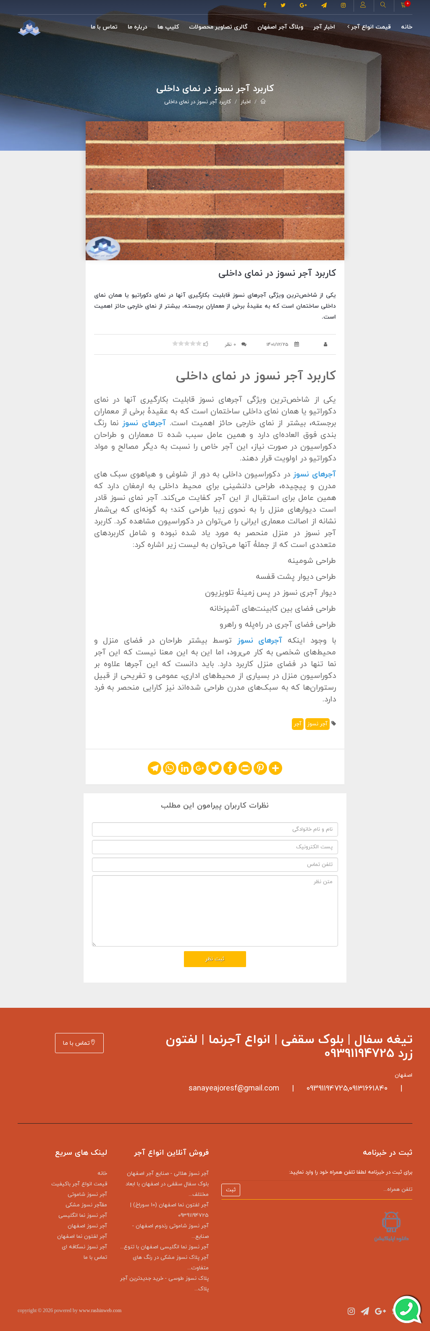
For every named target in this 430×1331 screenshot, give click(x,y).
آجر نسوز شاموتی (87, 1194)
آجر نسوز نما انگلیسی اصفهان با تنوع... (164, 1247)
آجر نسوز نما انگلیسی (82, 1215)
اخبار (246, 102)
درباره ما (137, 27)
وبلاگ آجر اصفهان (280, 27)
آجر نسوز (317, 724)
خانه (406, 27)
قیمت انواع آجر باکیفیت (79, 1184)
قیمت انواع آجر (370, 27)
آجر (298, 724)
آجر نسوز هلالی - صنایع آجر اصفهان (168, 1173)
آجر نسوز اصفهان (87, 1226)
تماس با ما (104, 27)
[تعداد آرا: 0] (175, 343)
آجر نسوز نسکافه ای (84, 1247)
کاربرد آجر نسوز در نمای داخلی (197, 102)
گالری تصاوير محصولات (218, 27)
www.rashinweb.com (100, 1310)
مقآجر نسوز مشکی (86, 1205)
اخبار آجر (324, 27)
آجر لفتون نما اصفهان (82, 1236)
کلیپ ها (168, 27)
